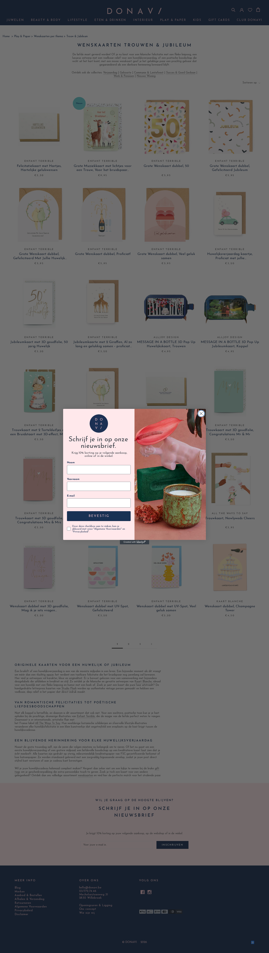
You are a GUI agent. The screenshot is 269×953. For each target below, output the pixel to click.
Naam (71, 462)
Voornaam (73, 479)
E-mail (71, 496)
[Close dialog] (201, 413)
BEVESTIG (99, 516)
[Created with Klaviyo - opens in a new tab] (134, 542)
